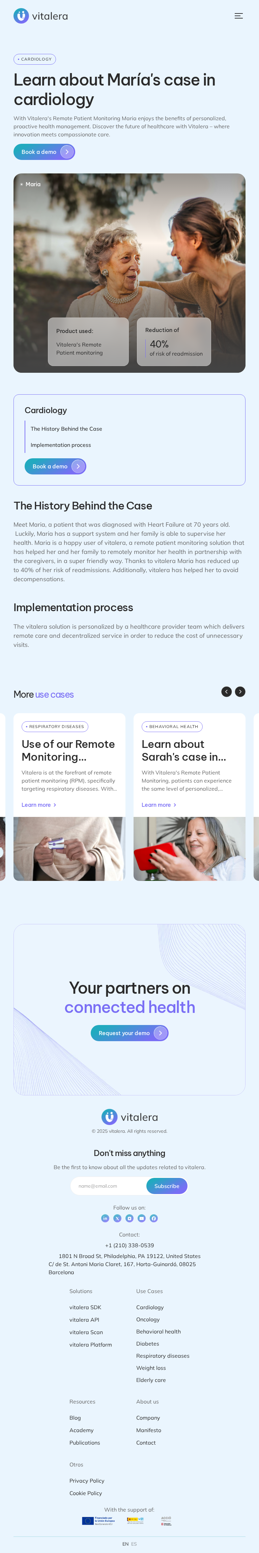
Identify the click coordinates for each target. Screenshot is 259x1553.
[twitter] (117, 1218)
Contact (146, 1442)
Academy (81, 1430)
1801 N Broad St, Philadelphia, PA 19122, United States (130, 1256)
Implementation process (61, 444)
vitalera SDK (85, 1307)
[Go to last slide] (226, 691)
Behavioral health (158, 1331)
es (134, 1544)
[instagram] (129, 1218)
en (125, 1544)
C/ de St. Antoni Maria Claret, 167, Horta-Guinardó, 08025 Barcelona (122, 1268)
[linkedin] (105, 1218)
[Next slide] (240, 691)
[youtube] (142, 1218)
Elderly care (151, 1380)
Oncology (148, 1319)
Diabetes (147, 1343)
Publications (84, 1442)
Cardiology (150, 1307)
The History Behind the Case (66, 428)
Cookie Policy (85, 1493)
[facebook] (154, 1218)
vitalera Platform (90, 1344)
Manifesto (148, 1430)
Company (148, 1417)
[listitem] (69, 797)
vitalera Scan (86, 1332)
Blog (75, 1417)
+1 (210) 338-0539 (129, 1245)
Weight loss (151, 1367)
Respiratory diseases (163, 1355)
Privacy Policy (87, 1480)
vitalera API (84, 1319)
